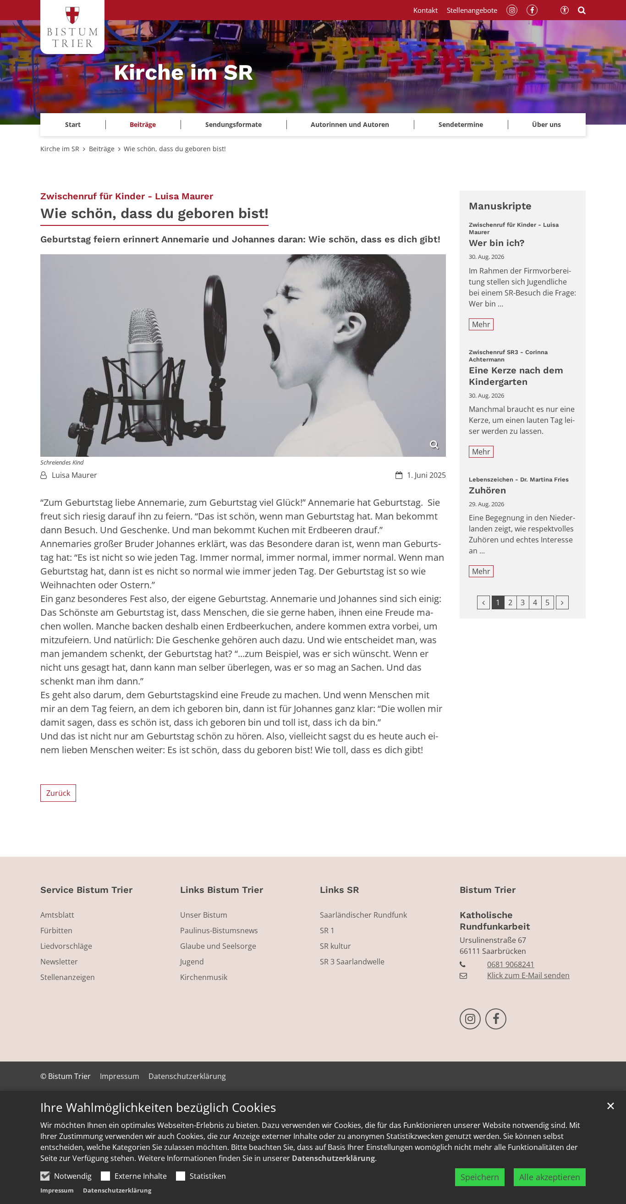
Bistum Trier (488, 889)
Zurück (58, 793)
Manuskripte (500, 206)
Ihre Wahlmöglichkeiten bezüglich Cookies (158, 1107)
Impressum (57, 1190)
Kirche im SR (59, 148)
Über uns (546, 124)
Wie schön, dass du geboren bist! (175, 148)
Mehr (481, 324)
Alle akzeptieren (549, 1176)
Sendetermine (461, 124)
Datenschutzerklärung (333, 1158)
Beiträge (102, 148)
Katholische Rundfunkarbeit (495, 920)
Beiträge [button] (143, 124)
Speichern (480, 1176)
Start (73, 124)
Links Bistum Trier (221, 889)
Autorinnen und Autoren (350, 124)
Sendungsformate (233, 124)
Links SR (339, 889)
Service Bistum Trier (86, 889)
